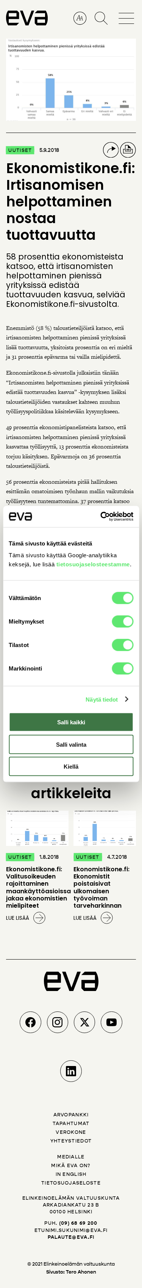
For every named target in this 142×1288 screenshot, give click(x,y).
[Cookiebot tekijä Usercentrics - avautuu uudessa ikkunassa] (101, 517)
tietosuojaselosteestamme (93, 564)
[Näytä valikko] (127, 13)
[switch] (122, 622)
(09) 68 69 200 (78, 1223)
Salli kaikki (71, 722)
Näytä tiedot (102, 699)
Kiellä (71, 766)
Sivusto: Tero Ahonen (71, 1272)
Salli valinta (71, 744)
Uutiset (20, 150)
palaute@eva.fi (71, 1237)
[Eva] (27, 22)
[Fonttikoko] (80, 18)
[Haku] (101, 18)
